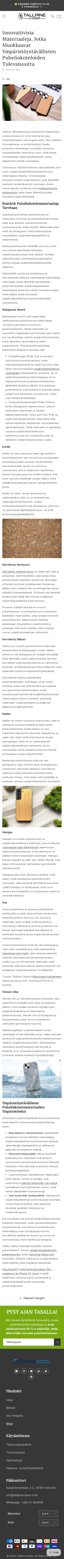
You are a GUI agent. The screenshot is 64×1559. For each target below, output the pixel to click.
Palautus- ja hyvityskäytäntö (24, 1468)
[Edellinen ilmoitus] (10, 5)
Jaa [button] (8, 78)
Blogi (9, 1423)
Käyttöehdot (14, 1460)
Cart (60, 16)
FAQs (9, 1400)
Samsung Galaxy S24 (41, 1254)
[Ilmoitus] (53, 5)
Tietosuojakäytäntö (18, 1444)
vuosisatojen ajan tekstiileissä (20, 847)
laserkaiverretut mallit (15, 953)
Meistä (10, 1407)
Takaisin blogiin (34, 1298)
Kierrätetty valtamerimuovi (18, 571)
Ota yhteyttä (9, 1269)
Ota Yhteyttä (14, 1415)
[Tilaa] (57, 1342)
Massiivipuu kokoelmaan (47, 976)
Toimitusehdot (15, 1452)
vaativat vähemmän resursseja (39, 1183)
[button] (3, 16)
